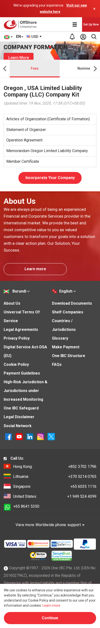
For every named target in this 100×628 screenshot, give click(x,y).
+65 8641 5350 (26, 506)
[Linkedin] (30, 436)
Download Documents (72, 303)
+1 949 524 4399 (54, 496)
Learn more (35, 269)
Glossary (60, 338)
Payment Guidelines (22, 373)
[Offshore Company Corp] (21, 24)
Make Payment (65, 347)
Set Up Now (91, 24)
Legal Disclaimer (19, 417)
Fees (35, 68)
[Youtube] (19, 436)
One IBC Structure (68, 355)
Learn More (18, 57)
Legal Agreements (21, 329)
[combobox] (34, 36)
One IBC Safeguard (21, 408)
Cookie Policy (16, 364)
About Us (12, 303)
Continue (50, 618)
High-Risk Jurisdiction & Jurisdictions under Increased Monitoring (25, 391)
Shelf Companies (67, 312)
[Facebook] (9, 436)
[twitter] (51, 436)
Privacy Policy (17, 338)
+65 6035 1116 (54, 486)
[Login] (83, 36)
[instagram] (41, 436)
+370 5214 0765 (54, 476)
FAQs (57, 364)
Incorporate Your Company (50, 177)
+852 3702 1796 (54, 466)
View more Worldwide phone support (49, 524)
